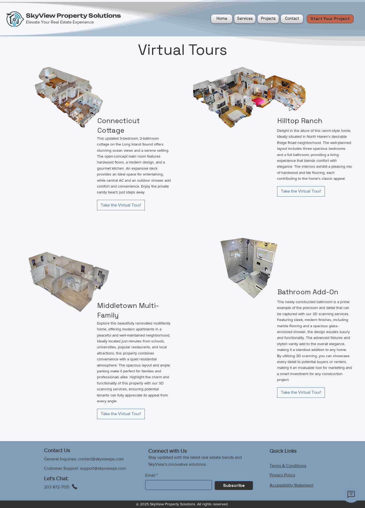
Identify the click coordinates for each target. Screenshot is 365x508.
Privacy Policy (282, 475)
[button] (268, 18)
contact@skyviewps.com (101, 459)
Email (150, 475)
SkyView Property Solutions (73, 15)
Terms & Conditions (288, 465)
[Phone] (74, 486)
